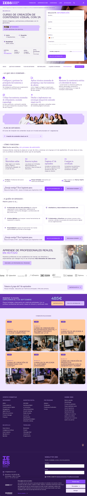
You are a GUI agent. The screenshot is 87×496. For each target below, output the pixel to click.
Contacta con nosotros (71, 418)
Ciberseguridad (27, 432)
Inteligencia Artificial (28, 7)
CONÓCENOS (53, 2)
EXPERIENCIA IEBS (43, 2)
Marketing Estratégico (29, 419)
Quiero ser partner (69, 419)
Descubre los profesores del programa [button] (17, 263)
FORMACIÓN (32, 2)
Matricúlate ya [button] (74, 287)
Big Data (5, 436)
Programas (8, 7)
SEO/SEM (25, 403)
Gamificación (26, 417)
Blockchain (26, 428)
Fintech (25, 430)
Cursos (46, 409)
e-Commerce (26, 407)
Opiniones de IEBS (69, 412)
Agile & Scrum (6, 411)
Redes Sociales (27, 413)
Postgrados (47, 405)
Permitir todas (75, 481)
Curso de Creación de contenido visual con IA (44, 7)
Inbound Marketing (28, 409)
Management (6, 409)
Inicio (4, 7)
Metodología (41, 66)
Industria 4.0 (26, 434)
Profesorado (67, 66)
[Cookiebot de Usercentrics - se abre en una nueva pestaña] (9, 493)
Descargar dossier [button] (73, 188)
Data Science (6, 428)
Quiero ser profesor (70, 416)
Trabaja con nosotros (70, 414)
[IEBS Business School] (6, 461)
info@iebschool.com (10, 471)
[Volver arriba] (83, 445)
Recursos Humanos (8, 413)
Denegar (76, 490)
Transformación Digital (9, 407)
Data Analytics (6, 432)
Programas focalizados (17, 7)
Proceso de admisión (70, 404)
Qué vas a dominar (14, 66)
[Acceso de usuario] (85, 3)
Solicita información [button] (53, 188)
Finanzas (5, 417)
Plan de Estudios (29, 66)
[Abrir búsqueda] (74, 3)
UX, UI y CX (26, 415)
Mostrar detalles (22, 493)
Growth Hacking (27, 411)
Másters (46, 403)
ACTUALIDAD (67, 2)
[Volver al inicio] (11, 3)
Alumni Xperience (69, 408)
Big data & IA (6, 434)
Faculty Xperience (69, 410)
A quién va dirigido (54, 66)
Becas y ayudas (69, 400)
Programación (27, 436)
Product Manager (7, 415)
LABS (60, 2)
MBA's (4, 403)
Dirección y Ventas (28, 421)
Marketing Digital (27, 405)
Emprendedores (7, 405)
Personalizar (75, 486)
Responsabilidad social (71, 406)
